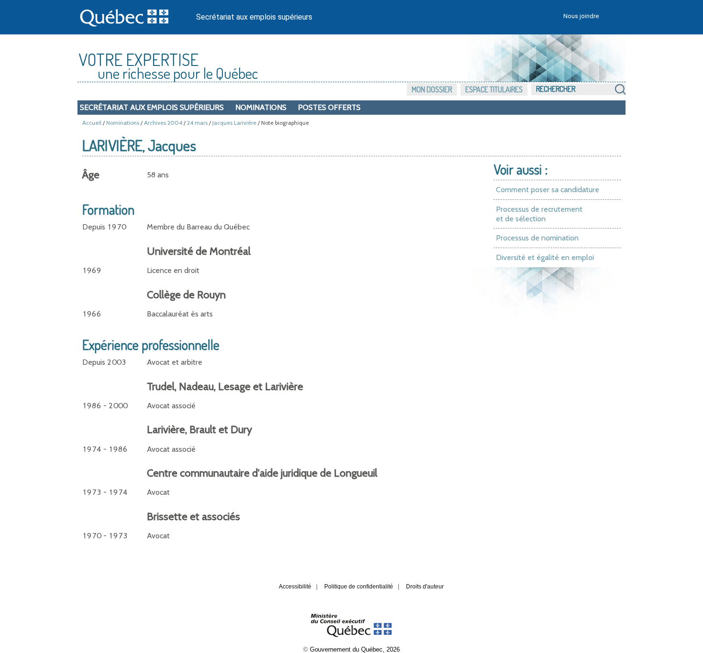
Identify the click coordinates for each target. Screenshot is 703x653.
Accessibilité (295, 586)
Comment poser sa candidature (547, 189)
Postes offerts (329, 107)
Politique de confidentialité (358, 586)
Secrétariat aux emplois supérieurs (254, 17)
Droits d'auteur (425, 586)
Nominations (260, 107)
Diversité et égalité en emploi (545, 257)
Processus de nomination (537, 237)
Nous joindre (581, 16)
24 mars (197, 122)
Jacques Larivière (234, 122)
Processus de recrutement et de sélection (539, 214)
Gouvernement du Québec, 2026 (355, 649)
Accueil (91, 122)
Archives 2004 (163, 122)
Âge (90, 174)
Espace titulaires (494, 89)
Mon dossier (432, 89)
